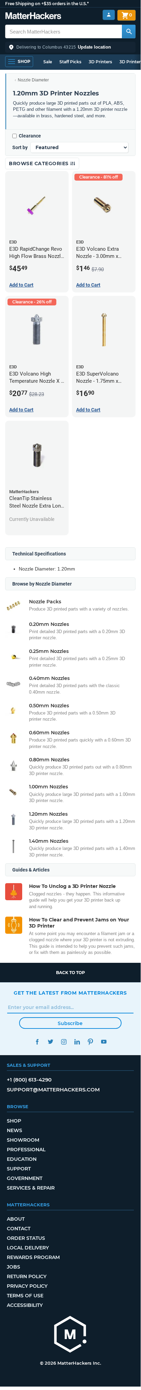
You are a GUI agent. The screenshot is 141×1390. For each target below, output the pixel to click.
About (16, 1219)
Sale (47, 61)
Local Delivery (28, 1248)
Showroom (23, 1140)
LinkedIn (77, 1042)
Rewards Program (33, 1257)
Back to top (70, 972)
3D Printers (100, 61)
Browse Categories (39, 163)
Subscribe (70, 1023)
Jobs (13, 1267)
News (14, 1130)
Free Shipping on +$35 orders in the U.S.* (47, 3)
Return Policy (26, 1276)
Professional (26, 1149)
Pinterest (90, 1042)
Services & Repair (31, 1188)
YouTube (104, 1042)
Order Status (26, 1238)
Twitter (50, 1042)
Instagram (64, 1042)
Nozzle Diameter (33, 80)
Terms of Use (25, 1296)
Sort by (20, 147)
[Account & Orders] (108, 15)
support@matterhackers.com (53, 1089)
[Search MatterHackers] (129, 31)
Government (24, 1178)
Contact (18, 1228)
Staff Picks (70, 61)
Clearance (30, 136)
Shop (14, 1121)
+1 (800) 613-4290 (29, 1079)
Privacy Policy (27, 1286)
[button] (70, 47)
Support (19, 1169)
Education (22, 1159)
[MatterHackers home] (33, 16)
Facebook (37, 1042)
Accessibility (25, 1305)
